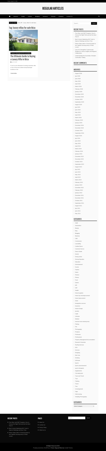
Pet (76, 326)
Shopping (61, 16)
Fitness (77, 277)
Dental (77, 254)
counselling (78, 243)
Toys (76, 378)
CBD (76, 238)
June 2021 (78, 211)
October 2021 (78, 200)
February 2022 (79, 190)
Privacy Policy (43, 427)
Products (77, 332)
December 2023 (79, 156)
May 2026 (78, 81)
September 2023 (79, 164)
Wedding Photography (81, 396)
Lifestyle (53, 16)
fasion (76, 272)
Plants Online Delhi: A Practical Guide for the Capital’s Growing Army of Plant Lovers (85, 45)
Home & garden (79, 293)
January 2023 (78, 185)
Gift (76, 285)
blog (76, 230)
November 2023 (79, 159)
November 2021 (79, 198)
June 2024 (78, 141)
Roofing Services (79, 345)
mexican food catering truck (82, 321)
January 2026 (78, 91)
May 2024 (78, 143)
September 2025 (79, 102)
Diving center (78, 256)
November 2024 (79, 128)
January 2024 (78, 154)
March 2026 (78, 86)
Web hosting (78, 394)
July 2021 (77, 208)
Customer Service (79, 249)
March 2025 (78, 117)
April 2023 (78, 177)
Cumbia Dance (79, 246)
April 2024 (78, 146)
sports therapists (79, 368)
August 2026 (78, 73)
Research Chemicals (80, 342)
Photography (78, 329)
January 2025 (78, 122)
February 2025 (79, 120)
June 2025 (78, 109)
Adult (76, 223)
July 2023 (77, 169)
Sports (77, 363)
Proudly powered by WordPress (41, 448)
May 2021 (78, 213)
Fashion (30, 16)
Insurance (45, 16)
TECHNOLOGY (79, 373)
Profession (78, 334)
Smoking (77, 357)
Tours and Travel (79, 376)
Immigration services (80, 303)
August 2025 (78, 104)
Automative (78, 225)
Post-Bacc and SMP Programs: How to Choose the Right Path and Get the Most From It (85, 34)
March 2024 (78, 148)
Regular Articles (53, 8)
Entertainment (79, 264)
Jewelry (77, 311)
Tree (76, 386)
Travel (76, 383)
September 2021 (79, 203)
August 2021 (78, 205)
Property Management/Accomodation (21, 53)
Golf (76, 287)
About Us (41, 422)
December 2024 (79, 125)
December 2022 (79, 187)
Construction (78, 241)
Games (77, 282)
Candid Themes (69, 448)
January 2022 (78, 192)
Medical (77, 319)
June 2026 (78, 78)
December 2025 (79, 94)
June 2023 (78, 172)
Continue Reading (13, 73)
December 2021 (79, 195)
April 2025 (78, 115)
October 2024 (78, 130)
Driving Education (79, 259)
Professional (78, 337)
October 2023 (78, 161)
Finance (77, 274)
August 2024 (78, 135)
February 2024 (79, 151)
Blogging (37, 16)
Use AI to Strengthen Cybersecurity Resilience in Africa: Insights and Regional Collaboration (85, 51)
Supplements (78, 370)
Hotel (76, 300)
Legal (76, 313)
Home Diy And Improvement (82, 295)
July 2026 (77, 76)
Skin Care (77, 355)
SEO (76, 347)
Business (15, 16)
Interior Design (79, 308)
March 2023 (78, 179)
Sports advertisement (80, 365)
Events (77, 267)
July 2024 (77, 138)
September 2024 (79, 133)
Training (77, 381)
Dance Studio (78, 251)
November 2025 (79, 96)
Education (77, 262)
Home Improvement (80, 298)
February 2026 (79, 89)
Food (76, 280)
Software (77, 360)
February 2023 (79, 182)
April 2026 (78, 84)
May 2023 (78, 174)
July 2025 (77, 107)
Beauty (77, 228)
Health (23, 16)
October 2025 (78, 99)
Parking (77, 324)
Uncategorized (79, 389)
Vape (76, 391)
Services (77, 350)
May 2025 (78, 112)
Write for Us (42, 430)
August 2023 (78, 167)
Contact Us (69, 16)
